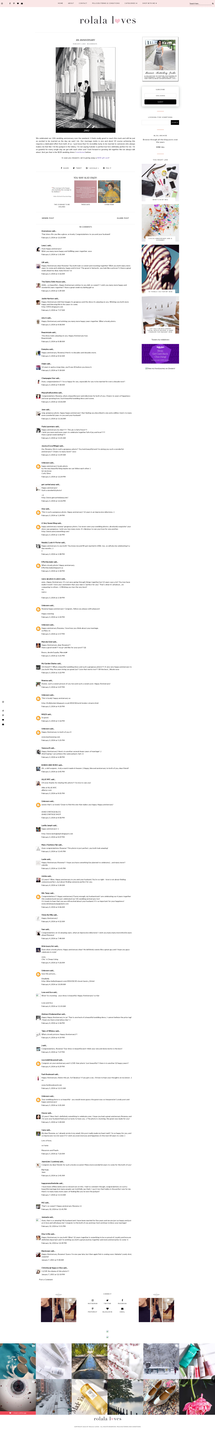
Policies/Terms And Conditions (129, 1426)
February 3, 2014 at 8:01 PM (53, 793)
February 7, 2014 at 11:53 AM (54, 1195)
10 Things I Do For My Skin (160, 292)
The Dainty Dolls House (51, 282)
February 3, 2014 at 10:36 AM (54, 402)
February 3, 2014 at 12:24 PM (54, 477)
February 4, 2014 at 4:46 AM (53, 907)
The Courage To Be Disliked (62, 206)
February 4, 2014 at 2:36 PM (53, 1023)
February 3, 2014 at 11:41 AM (54, 438)
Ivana (44, 1130)
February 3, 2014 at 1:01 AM (53, 254)
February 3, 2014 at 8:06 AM (53, 325)
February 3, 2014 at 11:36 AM (54, 419)
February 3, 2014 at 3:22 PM (53, 672)
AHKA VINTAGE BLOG (51, 812)
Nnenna (45, 680)
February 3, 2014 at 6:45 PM (53, 772)
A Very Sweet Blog (49, 523)
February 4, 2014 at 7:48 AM (53, 938)
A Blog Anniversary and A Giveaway (160, 239)
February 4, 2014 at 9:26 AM (53, 963)
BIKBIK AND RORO (50, 765)
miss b (44, 318)
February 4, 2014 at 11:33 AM (54, 1006)
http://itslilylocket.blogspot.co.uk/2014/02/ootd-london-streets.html (70, 703)
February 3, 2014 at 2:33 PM (53, 617)
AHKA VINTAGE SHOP (51, 814)
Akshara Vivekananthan (51, 1014)
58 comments (92, 44)
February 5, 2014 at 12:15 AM (54, 1088)
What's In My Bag (160, 200)
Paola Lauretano (48, 426)
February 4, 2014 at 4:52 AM (53, 921)
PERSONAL (89, 36)
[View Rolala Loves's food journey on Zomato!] (160, 368)
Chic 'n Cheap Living (50, 959)
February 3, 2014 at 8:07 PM (53, 837)
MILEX (44, 714)
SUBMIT (160, 102)
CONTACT (83, 3)
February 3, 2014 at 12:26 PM (54, 501)
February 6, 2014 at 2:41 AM (53, 1175)
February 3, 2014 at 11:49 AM (54, 455)
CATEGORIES (130, 3)
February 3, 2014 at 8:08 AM (53, 341)
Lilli (43, 262)
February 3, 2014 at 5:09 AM (53, 291)
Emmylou (45, 349)
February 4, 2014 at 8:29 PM (53, 1066)
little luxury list (48, 946)
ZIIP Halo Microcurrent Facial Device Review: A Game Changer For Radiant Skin (160, 330)
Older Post (123, 218)
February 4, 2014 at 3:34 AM (53, 885)
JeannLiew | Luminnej (50, 1161)
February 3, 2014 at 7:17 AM (53, 310)
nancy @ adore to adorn (51, 579)
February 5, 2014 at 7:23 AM (53, 1154)
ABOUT (71, 3)
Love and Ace (47, 992)
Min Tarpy (46, 893)
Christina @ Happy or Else (52, 1268)
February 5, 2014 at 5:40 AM (53, 1122)
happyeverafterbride (50, 1183)
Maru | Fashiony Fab (50, 845)
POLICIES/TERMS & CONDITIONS (106, 3)
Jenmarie (45, 1217)
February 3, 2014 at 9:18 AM (53, 370)
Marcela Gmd (47, 642)
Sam (43, 929)
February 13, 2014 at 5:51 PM (54, 1226)
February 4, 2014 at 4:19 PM (53, 1037)
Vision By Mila (47, 915)
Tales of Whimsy (48, 1031)
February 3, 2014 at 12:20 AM (54, 237)
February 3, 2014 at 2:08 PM (53, 554)
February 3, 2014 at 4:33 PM (53, 706)
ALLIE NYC (46, 779)
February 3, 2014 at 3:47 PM (53, 687)
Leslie (44, 859)
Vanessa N (46, 748)
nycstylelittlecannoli (50, 1060)
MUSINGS (82, 36)
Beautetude (47, 332)
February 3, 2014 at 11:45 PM (54, 851)
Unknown (45, 463)
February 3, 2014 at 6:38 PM (53, 757)
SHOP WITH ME (148, 3)
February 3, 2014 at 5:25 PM (53, 740)
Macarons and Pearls (50, 1150)
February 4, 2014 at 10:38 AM (54, 984)
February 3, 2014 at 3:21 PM (53, 656)
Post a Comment (46, 1279)
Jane (43, 409)
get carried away (48, 484)
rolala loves (94, 1426)
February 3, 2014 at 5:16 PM (53, 721)
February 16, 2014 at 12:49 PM (54, 1243)
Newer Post (48, 218)
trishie (44, 876)
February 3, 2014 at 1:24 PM (53, 515)
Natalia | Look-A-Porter (51, 542)
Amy (43, 509)
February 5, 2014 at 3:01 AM (53, 1105)
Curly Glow (46, 473)
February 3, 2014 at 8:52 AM (53, 356)
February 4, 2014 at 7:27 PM (53, 1052)
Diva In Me (46, 1234)
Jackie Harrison (48, 298)
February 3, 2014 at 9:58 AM (53, 385)
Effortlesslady (47, 562)
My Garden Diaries (49, 663)
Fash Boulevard (48, 1074)
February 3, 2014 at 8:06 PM (53, 818)
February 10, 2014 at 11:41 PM (54, 1209)
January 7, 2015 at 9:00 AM (53, 1260)
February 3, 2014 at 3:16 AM (53, 274)
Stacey (44, 1113)
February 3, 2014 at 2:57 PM (53, 634)
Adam (44, 364)
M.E (43, 1203)
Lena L (44, 245)
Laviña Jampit (47, 825)
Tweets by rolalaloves (160, 339)
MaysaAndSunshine (50, 393)
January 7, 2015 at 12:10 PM (53, 1274)
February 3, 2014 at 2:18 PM (53, 571)
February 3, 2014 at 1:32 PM (53, 535)
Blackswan (46, 1251)
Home (60, 3)
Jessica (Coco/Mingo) (50, 446)
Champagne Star (48, 378)
